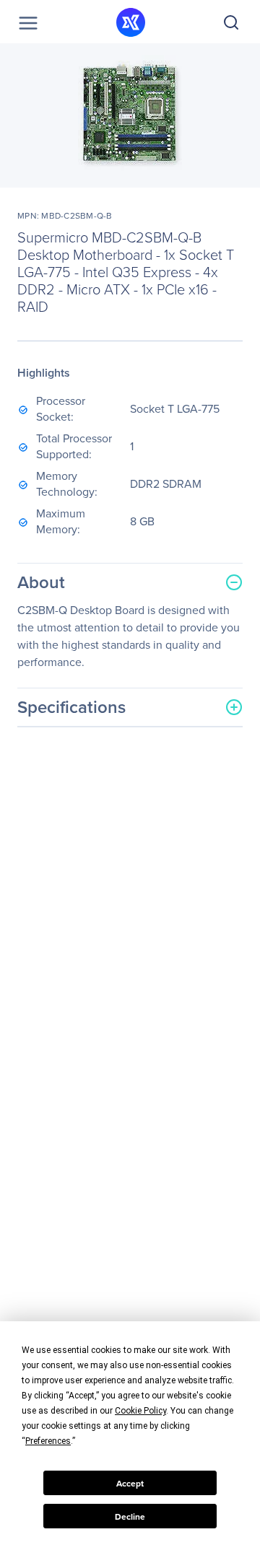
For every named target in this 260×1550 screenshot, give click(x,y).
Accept (130, 1483)
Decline (130, 1516)
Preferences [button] (48, 1441)
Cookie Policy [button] (140, 1411)
